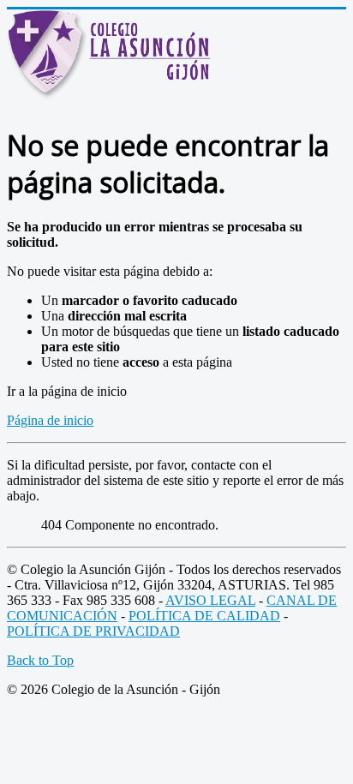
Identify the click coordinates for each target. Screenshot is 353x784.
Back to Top (40, 660)
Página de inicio (50, 420)
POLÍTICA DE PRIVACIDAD (93, 631)
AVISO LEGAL (210, 600)
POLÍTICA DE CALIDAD (204, 615)
